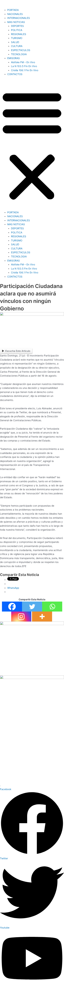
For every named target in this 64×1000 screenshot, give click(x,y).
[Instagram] (21, 616)
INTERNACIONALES (18, 18)
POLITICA (16, 30)
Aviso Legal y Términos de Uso (32, 993)
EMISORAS (13, 58)
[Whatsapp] (52, 607)
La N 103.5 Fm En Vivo (24, 66)
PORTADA (13, 10)
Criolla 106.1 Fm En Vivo (24, 70)
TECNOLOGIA (19, 54)
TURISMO (16, 38)
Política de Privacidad (17, 989)
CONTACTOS (14, 74)
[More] (42, 616)
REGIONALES (18, 34)
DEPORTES (17, 26)
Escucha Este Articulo (17, 351)
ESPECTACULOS (20, 50)
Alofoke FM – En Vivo (23, 62)
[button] (32, 145)
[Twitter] (32, 607)
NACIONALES (15, 14)
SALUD (15, 42)
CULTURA (16, 46)
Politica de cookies (46, 989)
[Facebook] (12, 607)
